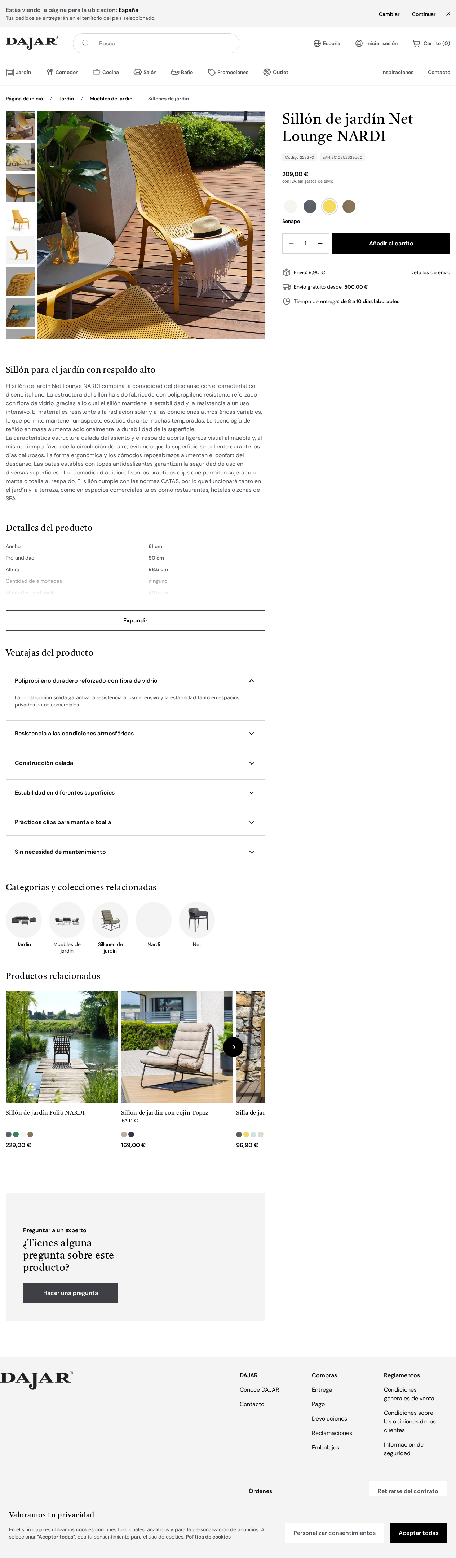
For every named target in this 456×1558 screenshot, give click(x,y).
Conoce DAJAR (259, 1389)
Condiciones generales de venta (409, 1394)
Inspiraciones (397, 72)
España (331, 43)
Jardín (66, 98)
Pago (318, 1404)
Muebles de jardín (111, 98)
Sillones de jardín (168, 98)
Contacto (439, 72)
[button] (135, 681)
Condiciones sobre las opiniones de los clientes (410, 1421)
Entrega (322, 1389)
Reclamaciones (332, 1433)
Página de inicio (24, 98)
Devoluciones (329, 1418)
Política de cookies (208, 1536)
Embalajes (325, 1447)
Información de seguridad (404, 1449)
